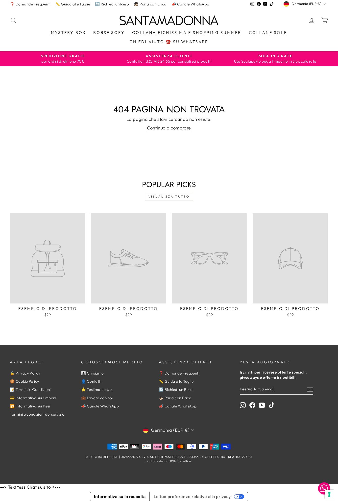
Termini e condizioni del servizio (37, 414)
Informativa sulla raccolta (119, 496)
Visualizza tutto (169, 196)
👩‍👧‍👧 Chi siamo (92, 373)
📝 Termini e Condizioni (30, 389)
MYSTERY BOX (68, 32)
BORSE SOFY (109, 32)
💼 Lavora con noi (97, 398)
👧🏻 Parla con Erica (150, 4)
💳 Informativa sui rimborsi (33, 398)
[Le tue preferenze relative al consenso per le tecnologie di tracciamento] (329, 494)
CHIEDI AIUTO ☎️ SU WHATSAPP (168, 41)
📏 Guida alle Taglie (72, 4)
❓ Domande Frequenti (30, 4)
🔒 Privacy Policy (25, 373)
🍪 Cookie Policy (24, 381)
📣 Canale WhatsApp (190, 4)
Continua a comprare (169, 128)
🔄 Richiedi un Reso (112, 4)
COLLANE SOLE (268, 32)
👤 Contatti (91, 381)
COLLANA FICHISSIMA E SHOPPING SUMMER (186, 32)
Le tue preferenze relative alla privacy (192, 496)
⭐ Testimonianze (96, 389)
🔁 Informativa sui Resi (30, 406)
